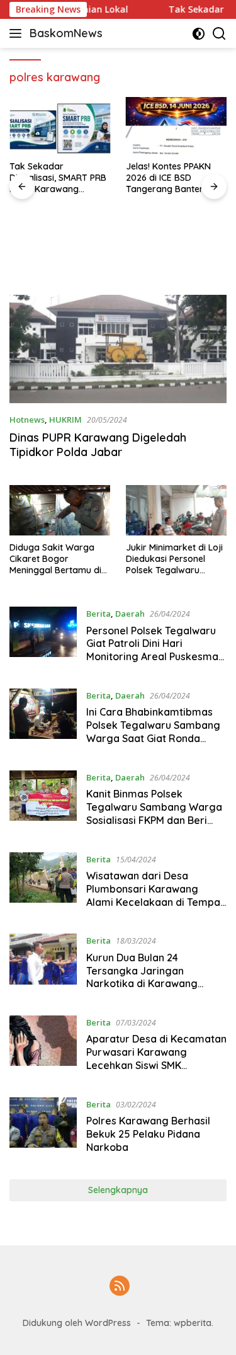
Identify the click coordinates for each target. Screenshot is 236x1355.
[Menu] (17, 33)
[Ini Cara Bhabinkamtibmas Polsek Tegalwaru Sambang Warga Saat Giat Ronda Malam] (43, 720)
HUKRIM (65, 419)
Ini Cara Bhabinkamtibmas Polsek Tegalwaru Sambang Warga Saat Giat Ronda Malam (153, 731)
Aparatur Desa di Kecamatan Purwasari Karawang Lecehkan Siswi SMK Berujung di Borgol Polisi (156, 1058)
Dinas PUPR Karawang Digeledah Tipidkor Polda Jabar (97, 444)
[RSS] (120, 1287)
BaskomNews (66, 33)
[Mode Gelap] (198, 33)
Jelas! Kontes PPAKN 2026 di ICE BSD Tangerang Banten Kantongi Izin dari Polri (173, 178)
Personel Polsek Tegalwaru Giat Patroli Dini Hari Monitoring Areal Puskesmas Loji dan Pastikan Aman (154, 650)
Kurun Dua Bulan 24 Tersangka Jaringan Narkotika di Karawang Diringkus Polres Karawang (151, 977)
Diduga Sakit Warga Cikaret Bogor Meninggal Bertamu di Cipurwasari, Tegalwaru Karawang (59, 559)
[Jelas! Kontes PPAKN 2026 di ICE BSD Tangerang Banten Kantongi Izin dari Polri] (176, 125)
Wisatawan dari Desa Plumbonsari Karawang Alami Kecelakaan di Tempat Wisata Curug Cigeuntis (155, 895)
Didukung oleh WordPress (77, 1323)
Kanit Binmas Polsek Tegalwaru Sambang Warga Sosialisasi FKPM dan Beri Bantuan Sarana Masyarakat (154, 813)
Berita (98, 613)
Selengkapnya (118, 1190)
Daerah (130, 613)
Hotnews (27, 419)
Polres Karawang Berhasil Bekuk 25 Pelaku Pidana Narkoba (148, 1133)
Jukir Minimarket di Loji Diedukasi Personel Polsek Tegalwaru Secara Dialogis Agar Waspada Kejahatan (174, 559)
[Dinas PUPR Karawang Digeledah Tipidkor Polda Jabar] (118, 349)
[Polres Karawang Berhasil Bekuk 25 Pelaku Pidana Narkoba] (43, 1128)
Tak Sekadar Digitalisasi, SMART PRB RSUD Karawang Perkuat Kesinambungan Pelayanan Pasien (57, 178)
